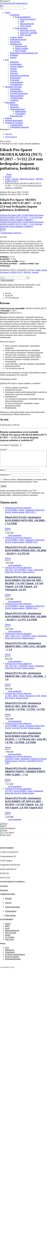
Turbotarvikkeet (16, 91)
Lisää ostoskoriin (7, 280)
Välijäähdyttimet (16, 98)
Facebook (4, 886)
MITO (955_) (30, 512)
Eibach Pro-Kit (21, 46)
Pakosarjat (14, 105)
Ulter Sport (9, 939)
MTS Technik (25, 26)
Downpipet (14, 107)
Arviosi (3, 449)
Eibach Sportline (21, 48)
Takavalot (14, 73)
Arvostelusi (5, 445)
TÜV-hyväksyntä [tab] (12, 298)
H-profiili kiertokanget (19, 93)
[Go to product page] (26, 508)
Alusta (7, 12)
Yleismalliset (20, 114)
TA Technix (9, 937)
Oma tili (8, 134)
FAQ (7, 948)
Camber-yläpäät (16, 37)
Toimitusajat (10, 952)
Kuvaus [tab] (8, 293)
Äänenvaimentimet (17, 109)
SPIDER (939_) (31, 542)
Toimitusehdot (10, 911)
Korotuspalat (15, 42)
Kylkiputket (14, 80)
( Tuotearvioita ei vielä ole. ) (11, 233)
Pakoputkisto (10, 102)
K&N (7, 926)
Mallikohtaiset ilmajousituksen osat (24, 53)
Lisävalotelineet (16, 84)
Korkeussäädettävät (22, 17)
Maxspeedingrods (27, 24)
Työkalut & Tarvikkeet (14, 123)
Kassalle (8, 898)
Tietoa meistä (11, 137)
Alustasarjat (14, 15)
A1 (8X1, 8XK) (11, 696)
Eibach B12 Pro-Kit (28, 30)
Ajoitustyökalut (16, 125)
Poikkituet (14, 55)
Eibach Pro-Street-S (28, 19)
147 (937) (9, 791)
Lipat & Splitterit (16, 66)
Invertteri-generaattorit (14, 120)
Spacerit (13, 57)
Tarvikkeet (14, 100)
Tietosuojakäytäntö (12, 907)
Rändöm (8, 118)
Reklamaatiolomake (13, 959)
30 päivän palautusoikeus (15, 954)
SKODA (27, 272)
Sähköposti (5, 475)
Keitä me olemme (12, 957)
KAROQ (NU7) (16, 272)
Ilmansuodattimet (17, 96)
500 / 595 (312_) (11, 666)
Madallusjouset (16, 44)
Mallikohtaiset (20, 111)
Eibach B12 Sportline (28, 33)
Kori (7, 60)
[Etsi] (25, 8)
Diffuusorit (14, 62)
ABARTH (26, 636)
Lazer (7, 928)
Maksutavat (9, 950)
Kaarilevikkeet (16, 64)
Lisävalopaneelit (16, 82)
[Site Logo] (13, 3)
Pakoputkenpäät (16, 116)
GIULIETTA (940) (19, 728)
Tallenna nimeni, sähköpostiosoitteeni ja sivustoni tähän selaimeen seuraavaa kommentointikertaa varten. (23, 480)
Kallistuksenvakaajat (18, 39)
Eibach (8, 924)
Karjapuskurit (15, 78)
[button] (1, 5)
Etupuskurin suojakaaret (19, 75)
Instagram (4, 890)
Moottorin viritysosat (13, 87)
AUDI (37, 696)
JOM (22, 21)
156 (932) (9, 570)
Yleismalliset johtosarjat (19, 127)
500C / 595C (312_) (13, 636)
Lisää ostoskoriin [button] (14, 535)
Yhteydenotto (10, 915)
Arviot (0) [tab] (9, 295)
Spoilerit (13, 69)
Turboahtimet (15, 89)
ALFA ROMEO (11, 510)
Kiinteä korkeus (21, 28)
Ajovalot (13, 71)
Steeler (7, 935)
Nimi (3, 470)
